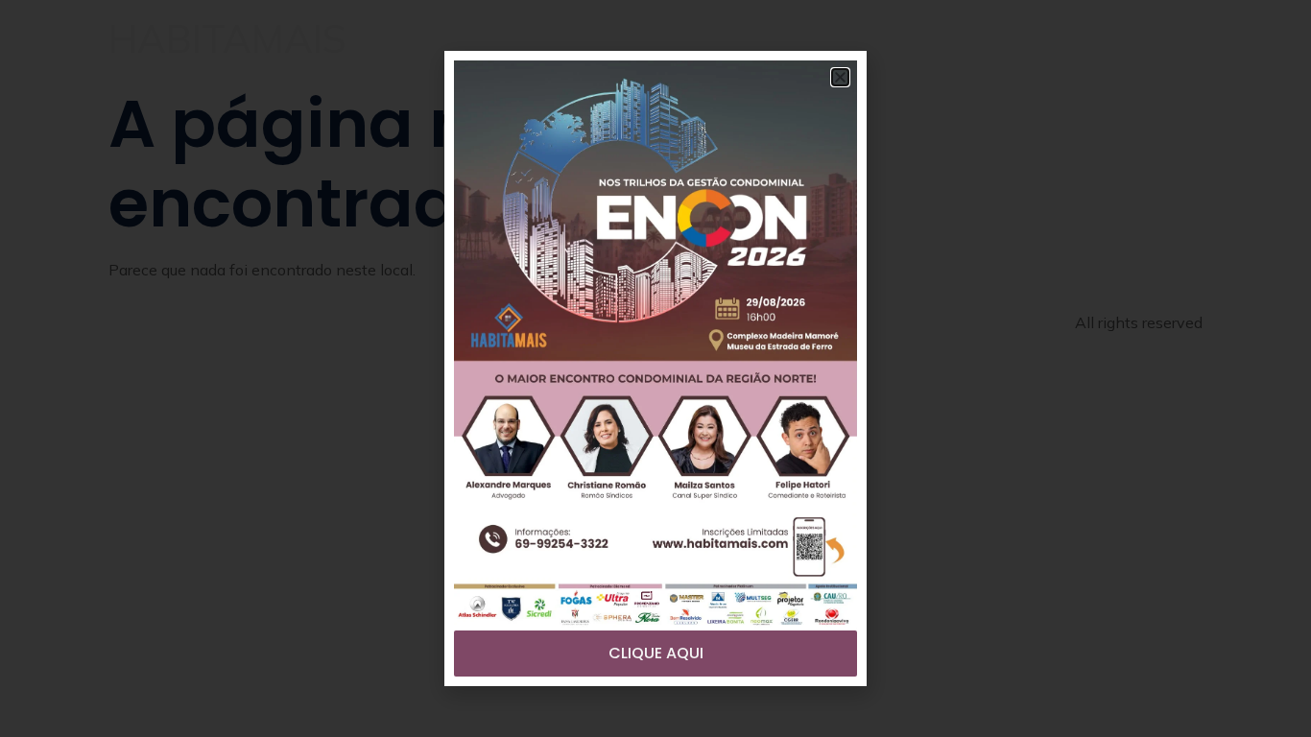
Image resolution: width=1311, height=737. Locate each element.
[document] (655, 368)
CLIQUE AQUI (655, 653)
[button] (840, 77)
